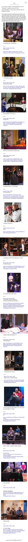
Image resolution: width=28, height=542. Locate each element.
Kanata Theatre (6, 191)
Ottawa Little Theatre (7, 82)
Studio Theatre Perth (7, 48)
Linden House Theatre (8, 487)
